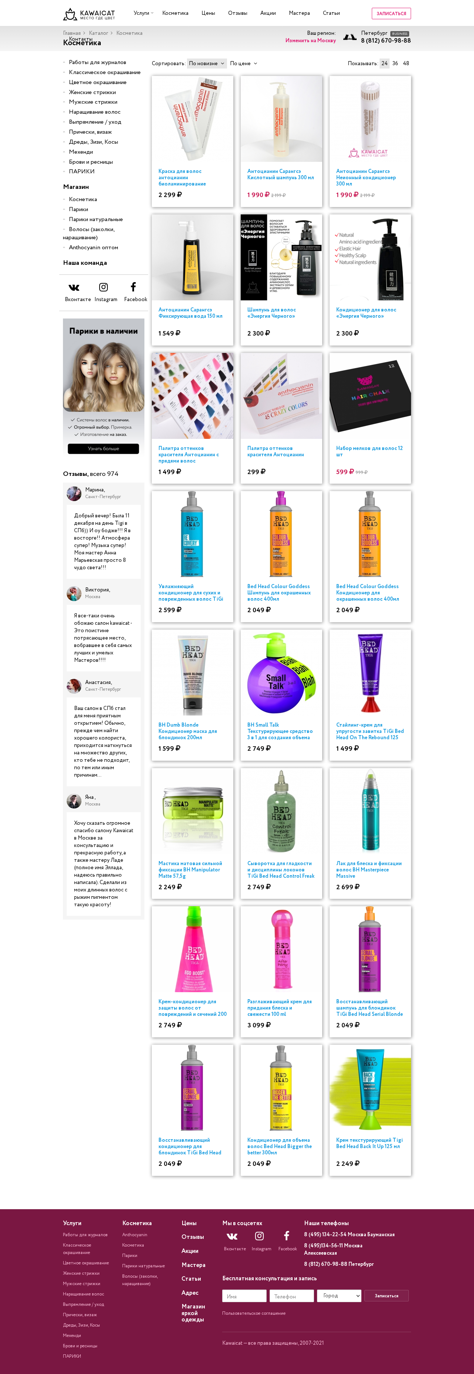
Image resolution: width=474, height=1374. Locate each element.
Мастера (299, 13)
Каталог (98, 33)
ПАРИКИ (82, 171)
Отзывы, (90, 474)
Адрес (189, 1293)
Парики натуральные (96, 219)
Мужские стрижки (93, 102)
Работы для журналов (97, 62)
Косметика (175, 13)
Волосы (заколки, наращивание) (88, 233)
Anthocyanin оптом (93, 247)
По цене (240, 63)
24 (384, 63)
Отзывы (237, 13)
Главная (72, 33)
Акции (268, 13)
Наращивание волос (95, 112)
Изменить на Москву (311, 40)
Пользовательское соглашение (254, 1313)
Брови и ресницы (91, 162)
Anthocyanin (134, 1235)
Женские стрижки (92, 92)
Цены (208, 13)
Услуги (141, 13)
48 (406, 63)
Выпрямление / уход (95, 122)
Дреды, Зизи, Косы (93, 142)
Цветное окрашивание (98, 82)
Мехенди (81, 152)
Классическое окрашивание (105, 72)
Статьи (331, 13)
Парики (78, 209)
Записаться (391, 14)
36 (395, 63)
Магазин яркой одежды (193, 1313)
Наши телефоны (326, 1223)
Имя (232, 1297)
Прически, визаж (90, 132)
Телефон (285, 1297)
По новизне (203, 63)
